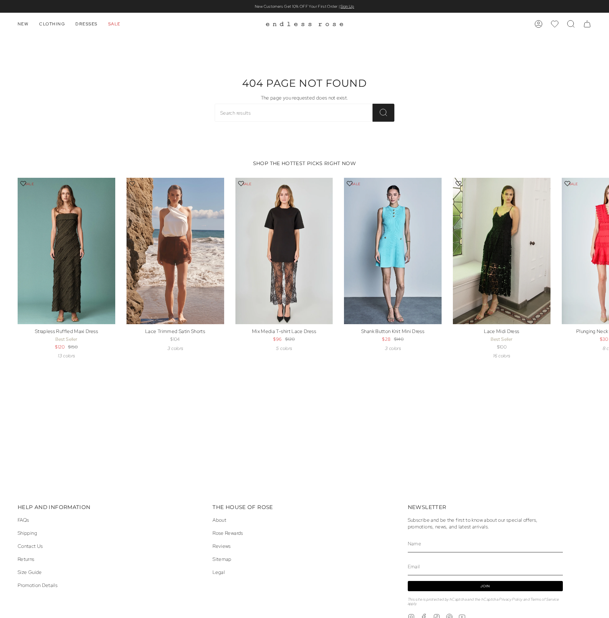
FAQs (23, 519)
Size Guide (30, 572)
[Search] (383, 113)
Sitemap (222, 559)
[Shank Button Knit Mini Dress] (393, 251)
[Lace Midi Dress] (501, 251)
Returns (26, 559)
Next (598, 263)
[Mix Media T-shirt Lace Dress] (284, 251)
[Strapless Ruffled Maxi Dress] (66, 251)
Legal (219, 572)
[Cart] (587, 24)
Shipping (27, 532)
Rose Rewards (228, 532)
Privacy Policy (510, 599)
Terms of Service (544, 599)
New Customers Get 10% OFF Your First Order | (304, 6)
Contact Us (30, 546)
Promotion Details (37, 585)
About (219, 519)
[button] (23, 24)
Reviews (222, 546)
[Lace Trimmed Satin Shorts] (175, 251)
